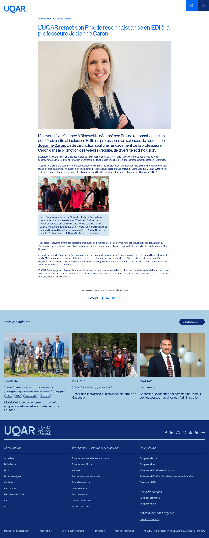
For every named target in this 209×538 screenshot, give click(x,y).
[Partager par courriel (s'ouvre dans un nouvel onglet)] (119, 298)
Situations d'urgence (149, 518)
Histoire (9, 396)
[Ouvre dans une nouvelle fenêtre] (102, 298)
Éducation (47, 391)
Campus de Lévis (148, 503)
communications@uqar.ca (118, 290)
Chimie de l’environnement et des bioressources (34, 387)
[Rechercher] (192, 5)
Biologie (9, 387)
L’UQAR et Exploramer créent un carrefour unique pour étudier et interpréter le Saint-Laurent (32, 406)
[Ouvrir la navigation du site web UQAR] (203, 5)
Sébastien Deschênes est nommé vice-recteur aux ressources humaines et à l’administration (170, 395)
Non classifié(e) (89, 387)
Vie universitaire (147, 387)
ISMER (18, 396)
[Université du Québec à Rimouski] (15, 9)
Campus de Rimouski (150, 497)
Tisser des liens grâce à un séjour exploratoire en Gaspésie (104, 395)
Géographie (59, 391)
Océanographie (31, 396)
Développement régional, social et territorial (22, 391)
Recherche (45, 396)
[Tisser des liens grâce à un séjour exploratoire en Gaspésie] (104, 355)
